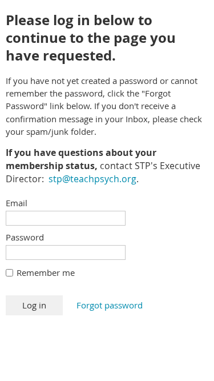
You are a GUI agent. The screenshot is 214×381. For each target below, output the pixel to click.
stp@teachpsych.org (92, 179)
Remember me (46, 272)
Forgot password (109, 305)
